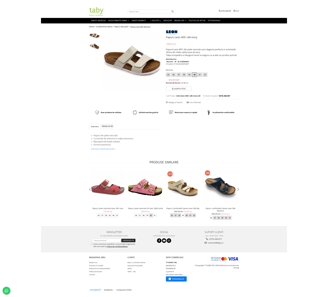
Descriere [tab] (95, 126)
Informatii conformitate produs (103, 149)
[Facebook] (159, 240)
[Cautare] (172, 11)
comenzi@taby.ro (215, 242)
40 (194, 74)
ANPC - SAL (131, 271)
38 (184, 74)
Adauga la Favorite (175, 102)
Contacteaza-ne (178, 279)
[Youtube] (164, 240)
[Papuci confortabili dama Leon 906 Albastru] (220, 187)
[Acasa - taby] (102, 11)
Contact (92, 274)
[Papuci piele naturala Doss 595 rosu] (107, 187)
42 (205, 74)
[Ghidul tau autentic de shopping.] (95, 290)
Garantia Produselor (135, 265)
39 (189, 74)
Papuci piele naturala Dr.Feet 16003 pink (145, 208)
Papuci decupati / (122, 26)
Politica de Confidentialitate (117, 246)
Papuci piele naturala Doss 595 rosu (107, 208)
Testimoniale (214, 20)
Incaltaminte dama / (105, 26)
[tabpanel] (131, 60)
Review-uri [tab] (107, 126)
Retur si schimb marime (136, 262)
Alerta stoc (180, 88)
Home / (92, 26)
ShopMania (108, 290)
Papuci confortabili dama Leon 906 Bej (182, 208)
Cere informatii (195, 102)
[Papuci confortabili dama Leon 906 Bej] (182, 187)
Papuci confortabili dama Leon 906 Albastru (220, 209)
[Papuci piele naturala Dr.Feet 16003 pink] (145, 187)
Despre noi (93, 262)
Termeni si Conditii (96, 265)
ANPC (129, 268)
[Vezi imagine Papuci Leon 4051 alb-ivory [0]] (94, 35)
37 (179, 74)
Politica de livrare (95, 271)
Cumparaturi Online (124, 290)
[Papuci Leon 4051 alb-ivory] (131, 60)
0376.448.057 (215, 239)
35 (168, 74)
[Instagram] (169, 240)
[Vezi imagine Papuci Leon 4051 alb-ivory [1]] (94, 46)
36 (173, 74)
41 (200, 74)
